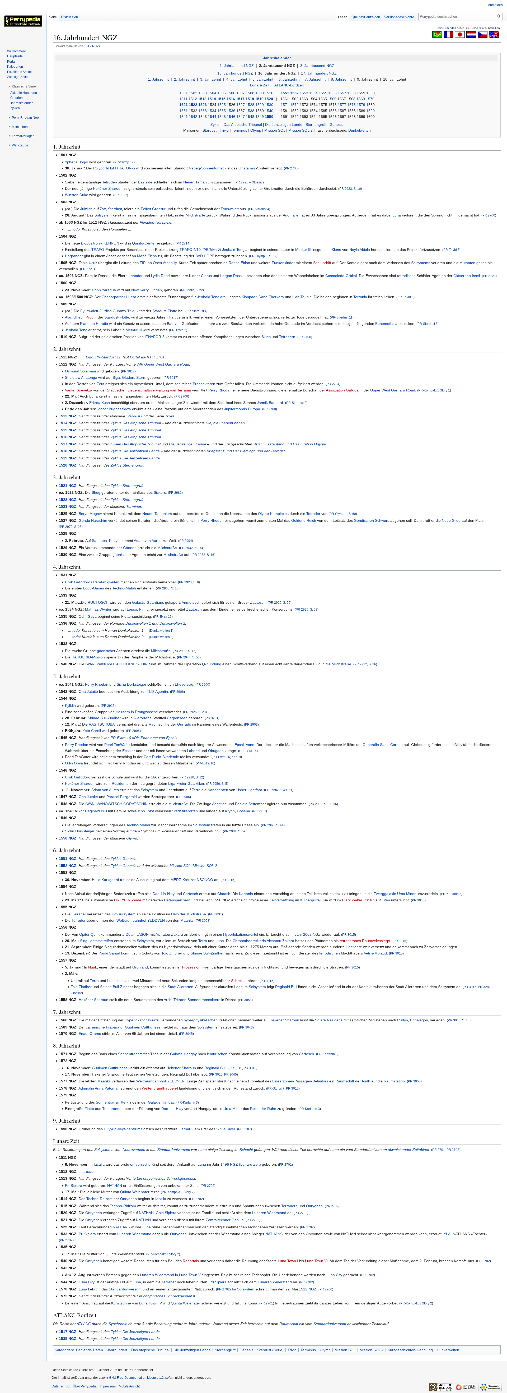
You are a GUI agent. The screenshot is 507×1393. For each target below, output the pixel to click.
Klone (336, 249)
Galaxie (176, 1054)
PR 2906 (177, 691)
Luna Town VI (316, 1261)
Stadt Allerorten (185, 811)
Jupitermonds (235, 409)
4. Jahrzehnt (236, 79)
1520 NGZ (67, 465)
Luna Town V (190, 1275)
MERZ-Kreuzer (183, 880)
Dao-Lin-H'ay (164, 894)
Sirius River (225, 1129)
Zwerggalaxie (385, 894)
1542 (193, 116)
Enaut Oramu (90, 1033)
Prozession (191, 967)
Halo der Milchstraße (188, 914)
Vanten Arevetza (78, 390)
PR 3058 (203, 920)
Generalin (371, 744)
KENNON (111, 243)
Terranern (289, 1206)
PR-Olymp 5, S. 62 (263, 256)
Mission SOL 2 (300, 130)
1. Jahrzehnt (158, 79)
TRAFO (97, 249)
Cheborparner (113, 297)
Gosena (243, 811)
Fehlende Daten (89, 1350)
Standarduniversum (173, 1149)
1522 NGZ (67, 499)
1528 (250, 105)
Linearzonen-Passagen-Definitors (300, 1081)
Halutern (123, 712)
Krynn (230, 811)
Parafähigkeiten (106, 582)
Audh (366, 1081)
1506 (231, 93)
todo (76, 229)
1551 (285, 93)
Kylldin (70, 705)
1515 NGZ (67, 430)
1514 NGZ (67, 423)
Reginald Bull (96, 811)
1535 (221, 111)
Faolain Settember (250, 804)
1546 (231, 116)
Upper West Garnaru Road (392, 390)
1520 (269, 99)
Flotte (89, 1108)
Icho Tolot (146, 811)
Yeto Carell (92, 730)
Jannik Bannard (270, 402)
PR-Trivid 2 (212, 249)
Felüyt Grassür (153, 209)
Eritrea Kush (99, 402)
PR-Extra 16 (163, 616)
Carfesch (190, 894)
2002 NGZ (312, 934)
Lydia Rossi (160, 276)
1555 (323, 93)
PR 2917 (259, 811)
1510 (269, 93)
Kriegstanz (215, 451)
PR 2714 (183, 243)
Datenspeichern (177, 900)
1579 (361, 105)
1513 (202, 99)
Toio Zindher (171, 953)
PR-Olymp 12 (124, 162)
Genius (237, 1220)
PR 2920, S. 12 (192, 777)
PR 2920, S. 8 (189, 582)
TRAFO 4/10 (190, 249)
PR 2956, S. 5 (217, 783)
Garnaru (186, 1129)
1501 (183, 93)
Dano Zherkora (271, 297)
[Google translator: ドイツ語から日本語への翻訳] (460, 34)
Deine (446, 27)
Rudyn (402, 1020)
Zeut (100, 384)
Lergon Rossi (231, 276)
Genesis (336, 124)
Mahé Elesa (147, 256)
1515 (221, 99)
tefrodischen (329, 953)
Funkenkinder (283, 263)
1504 (212, 93)
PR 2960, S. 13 (168, 588)
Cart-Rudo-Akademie (161, 757)
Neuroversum (134, 1149)
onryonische (140, 1164)
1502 (193, 93)
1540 (269, 111)
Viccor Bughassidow (114, 409)
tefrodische (406, 276)
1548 (250, 116)
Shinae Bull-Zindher (104, 718)
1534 (212, 111)
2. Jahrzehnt (184, 79)
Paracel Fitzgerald (121, 797)
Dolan (130, 934)
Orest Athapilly (165, 263)
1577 (342, 105)
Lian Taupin (302, 297)
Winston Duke (76, 195)
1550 (269, 116)
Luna (396, 215)
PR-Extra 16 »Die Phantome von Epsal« (144, 738)
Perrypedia (477, 27)
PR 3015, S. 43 (459, 1020)
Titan (386, 900)
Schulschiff (322, 263)
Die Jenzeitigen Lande (283, 124)
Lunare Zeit (259, 85)
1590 (370, 111)
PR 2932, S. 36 (365, 664)
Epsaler (128, 751)
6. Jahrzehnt (289, 79)
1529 (259, 105)
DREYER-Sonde (127, 900)
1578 (351, 105)
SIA (153, 777)
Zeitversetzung (281, 900)
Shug (96, 492)
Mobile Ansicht (129, 1386)
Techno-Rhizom (99, 1199)
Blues (266, 337)
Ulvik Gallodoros (78, 582)
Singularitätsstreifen (96, 941)
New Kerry (139, 290)
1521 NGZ (67, 485)
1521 (183, 105)
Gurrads (184, 724)
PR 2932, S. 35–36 (323, 804)
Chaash (223, 894)
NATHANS (121, 1227)
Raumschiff (344, 1081)
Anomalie (290, 215)
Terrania (360, 297)
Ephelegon (419, 1020)
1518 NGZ (67, 451)
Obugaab (216, 751)
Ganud (114, 953)
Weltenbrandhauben (159, 1088)
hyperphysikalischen (201, 1020)
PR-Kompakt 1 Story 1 (434, 390)
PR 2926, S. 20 (195, 712)
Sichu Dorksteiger (131, 684)
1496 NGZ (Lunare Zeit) (240, 1164)
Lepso (132, 609)
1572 (294, 105)
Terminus (239, 130)
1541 (183, 116)
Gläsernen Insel (466, 276)
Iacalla (99, 1164)
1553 (304, 93)
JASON (143, 934)
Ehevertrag (184, 684)
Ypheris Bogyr (76, 162)
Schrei (236, 981)
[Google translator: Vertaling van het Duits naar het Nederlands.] (471, 34)
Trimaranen (111, 1108)
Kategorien (64, 1350)
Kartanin (246, 894)
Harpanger (74, 256)
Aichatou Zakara (169, 934)
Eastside (145, 182)
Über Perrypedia (85, 1386)
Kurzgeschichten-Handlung (410, 1350)
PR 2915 (108, 705)
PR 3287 (244, 1129)
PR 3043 (246, 1027)
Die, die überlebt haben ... (227, 423)
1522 (193, 105)
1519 (259, 99)
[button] (24, 86)
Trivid (224, 130)
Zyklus (116, 423)
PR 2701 (157, 357)
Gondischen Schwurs (371, 520)
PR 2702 (453, 1149)
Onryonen (128, 1199)
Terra (196, 790)
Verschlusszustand (268, 444)
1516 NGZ (67, 437)
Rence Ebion (239, 263)
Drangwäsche (146, 712)
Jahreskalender (277, 58)
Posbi (103, 953)
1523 (202, 105)
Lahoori (193, 751)
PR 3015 (228, 880)
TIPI (143, 263)
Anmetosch (191, 602)
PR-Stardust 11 (342, 317)
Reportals (191, 1261)
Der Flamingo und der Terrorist (259, 451)
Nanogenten (218, 790)
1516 (231, 99)
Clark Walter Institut (358, 900)
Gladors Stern (133, 377)
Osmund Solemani (80, 371)
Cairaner (79, 914)
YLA (447, 1234)
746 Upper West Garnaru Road (163, 364)
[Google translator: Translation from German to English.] (494, 34)
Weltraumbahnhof (131, 920)
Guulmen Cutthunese (143, 1027)
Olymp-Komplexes (273, 513)
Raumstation (394, 1081)
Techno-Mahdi (124, 588)
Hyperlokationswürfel (240, 934)
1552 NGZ (67, 866)
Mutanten (467, 263)
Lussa (131, 297)
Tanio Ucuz (88, 263)
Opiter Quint (89, 934)
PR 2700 (291, 168)
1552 (294, 93)
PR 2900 (202, 684)
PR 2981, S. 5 (234, 831)
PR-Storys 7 (275, 1088)
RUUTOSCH (98, 602)
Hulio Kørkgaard (105, 880)
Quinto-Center (144, 243)
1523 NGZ (67, 506)
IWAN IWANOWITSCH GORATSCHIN (116, 664)
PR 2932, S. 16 (191, 548)
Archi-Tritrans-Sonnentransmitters (192, 1000)
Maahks (187, 920)
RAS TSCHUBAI (102, 724)
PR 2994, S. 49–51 (278, 790)
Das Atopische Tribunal (243, 124)
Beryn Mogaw (90, 513)
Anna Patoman (107, 1088)
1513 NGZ (67, 416)
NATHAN (114, 1185)
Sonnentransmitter (133, 1054)
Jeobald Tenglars (211, 297)
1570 (370, 99)
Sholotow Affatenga (81, 377)
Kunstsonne (121, 1303)
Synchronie (118, 1324)
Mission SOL (274, 130)
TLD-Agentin (157, 691)
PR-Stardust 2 (296, 402)
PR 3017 (120, 195)
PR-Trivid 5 (451, 249)
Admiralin (86, 1088)
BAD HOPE (204, 256)
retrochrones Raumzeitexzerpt (365, 941)
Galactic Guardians (148, 602)
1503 (202, 93)
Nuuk (92, 967)
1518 (250, 99)
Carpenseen (177, 718)
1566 (332, 99)
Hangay (190, 1054)
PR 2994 (185, 540)
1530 (269, 105)
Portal (135, 357)
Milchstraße (195, 215)
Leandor (136, 276)
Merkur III (303, 249)
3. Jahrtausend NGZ (317, 65)
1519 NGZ (67, 458)
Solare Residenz (328, 1020)
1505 (221, 93)
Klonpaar (249, 297)
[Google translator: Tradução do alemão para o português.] (437, 34)
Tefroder (109, 182)
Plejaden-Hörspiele (155, 222)
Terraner (169, 1282)
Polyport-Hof (103, 168)
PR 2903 (251, 724)
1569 (360, 99)
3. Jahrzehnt (210, 79)
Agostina (219, 804)
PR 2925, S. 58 (306, 609)
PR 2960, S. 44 (273, 825)
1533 (202, 111)
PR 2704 (333, 384)
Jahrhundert (117, 1350)
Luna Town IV (150, 1303)
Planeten (87, 323)
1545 (221, 116)
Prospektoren (204, 384)
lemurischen (217, 1054)
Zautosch (258, 602)
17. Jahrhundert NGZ (319, 73)
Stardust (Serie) (270, 1350)
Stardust (210, 130)
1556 (332, 93)
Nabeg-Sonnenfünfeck (207, 168)
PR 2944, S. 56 (189, 657)
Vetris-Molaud (375, 953)
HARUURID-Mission (88, 657)
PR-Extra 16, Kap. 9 (227, 757)
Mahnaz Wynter (98, 609)
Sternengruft (316, 124)
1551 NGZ (67, 858)
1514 (212, 99)
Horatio (102, 323)
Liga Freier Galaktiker (186, 783)
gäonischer (121, 554)
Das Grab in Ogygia (309, 444)
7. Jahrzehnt (315, 79)
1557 (342, 93)
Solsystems (420, 263)
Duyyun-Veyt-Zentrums (123, 1129)
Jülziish (86, 209)
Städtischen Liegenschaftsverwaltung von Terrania (149, 390)
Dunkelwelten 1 (138, 623)
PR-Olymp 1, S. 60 (343, 513)
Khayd (114, 540)
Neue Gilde (451, 520)
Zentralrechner (218, 1220)
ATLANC (84, 1324)
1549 (259, 116)
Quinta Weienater (134, 1192)
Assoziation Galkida (342, 390)
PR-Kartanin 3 (451, 894)
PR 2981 (175, 492)
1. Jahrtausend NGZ (237, 65)
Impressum (108, 1386)
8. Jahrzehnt (341, 79)
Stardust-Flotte (164, 311)
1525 (221, 105)
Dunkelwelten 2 (172, 623)
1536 (231, 111)
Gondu (84, 520)
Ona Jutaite (88, 691)
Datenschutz (61, 1386)
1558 (351, 93)
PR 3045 (186, 1033)
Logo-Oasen (93, 588)
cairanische (95, 1027)
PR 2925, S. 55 (279, 602)
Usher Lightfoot (249, 790)
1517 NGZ (67, 444)
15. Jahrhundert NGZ (235, 73)
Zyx (103, 209)
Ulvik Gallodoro (77, 777)
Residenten (121, 783)
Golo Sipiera (166, 1213)
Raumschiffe (159, 724)
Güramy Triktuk (125, 311)
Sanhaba (99, 540)
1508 (250, 93)
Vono (250, 744)
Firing (144, 609)
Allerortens (142, 718)
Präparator (115, 1027)
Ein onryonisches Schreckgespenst (166, 1178)
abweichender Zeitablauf (408, 1149)
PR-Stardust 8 (427, 323)
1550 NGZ (67, 838)
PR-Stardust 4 (259, 209)
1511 (183, 99)
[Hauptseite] (23, 21)
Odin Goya (88, 616)
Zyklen (216, 124)
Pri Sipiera (73, 1185)
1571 (285, 105)
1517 (240, 99)
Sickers (160, 492)
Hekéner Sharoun (108, 188)
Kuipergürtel (310, 900)
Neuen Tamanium (198, 182)
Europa (254, 409)
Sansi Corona (391, 744)
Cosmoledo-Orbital (341, 276)
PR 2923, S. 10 (350, 188)
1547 (240, 116)
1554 (313, 93)
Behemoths (384, 323)
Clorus (206, 276)
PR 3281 (212, 718)
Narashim (99, 520)
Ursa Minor (406, 894)
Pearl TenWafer (117, 744)
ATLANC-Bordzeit (289, 85)
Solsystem (103, 215)
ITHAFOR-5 (125, 168)
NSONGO (205, 880)
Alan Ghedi (74, 317)
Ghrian (156, 290)
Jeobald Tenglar (235, 249)
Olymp (255, 130)
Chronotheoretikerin (249, 941)
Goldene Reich (303, 520)
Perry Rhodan (220, 390)
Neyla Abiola (359, 249)
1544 (212, 116)
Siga (116, 377)
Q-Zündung (211, 664)
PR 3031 (215, 914)
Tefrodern (287, 337)
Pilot (89, 317)
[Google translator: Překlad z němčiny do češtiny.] (482, 34)
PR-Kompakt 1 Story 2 (178, 1192)
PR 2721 (87, 269)
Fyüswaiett (230, 209)
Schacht (246, 1149)
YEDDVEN (156, 920)
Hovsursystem (123, 914)
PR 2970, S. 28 (71, 526)
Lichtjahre (354, 947)
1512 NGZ (91, 46)
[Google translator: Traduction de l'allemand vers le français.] (448, 34)
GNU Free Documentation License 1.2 (136, 1378)
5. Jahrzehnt (262, 79)
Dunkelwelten (359, 130)
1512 (193, 99)
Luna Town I (288, 1261)
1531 (183, 111)
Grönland (140, 967)
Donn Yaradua (104, 290)
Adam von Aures (147, 540)
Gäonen (130, 548)
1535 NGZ (67, 1338)
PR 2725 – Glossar (249, 182)
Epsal (239, 744)
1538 (250, 111)
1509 (259, 93)
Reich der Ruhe (263, 1108)
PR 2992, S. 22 (192, 290)
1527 (240, 105)
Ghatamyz (247, 168)
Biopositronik (91, 243)
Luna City (334, 1275)
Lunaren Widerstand (269, 1213)
